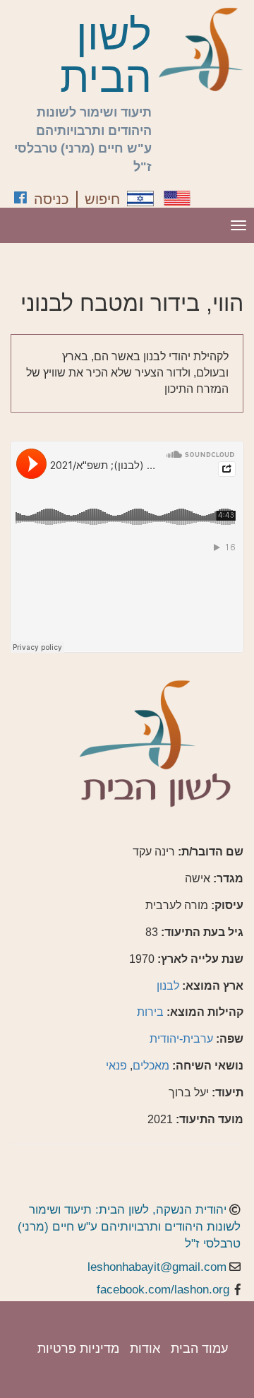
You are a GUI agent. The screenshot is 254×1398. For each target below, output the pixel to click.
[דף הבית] (201, 49)
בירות (150, 1012)
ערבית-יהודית (181, 1039)
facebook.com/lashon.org (163, 1289)
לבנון (168, 986)
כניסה (51, 199)
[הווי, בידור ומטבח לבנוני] (140, 198)
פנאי (116, 1066)
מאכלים (151, 1066)
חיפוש (102, 199)
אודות (145, 1348)
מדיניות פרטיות (78, 1348)
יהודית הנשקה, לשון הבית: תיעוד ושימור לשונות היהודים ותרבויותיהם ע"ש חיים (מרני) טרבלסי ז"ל (129, 1227)
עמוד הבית (199, 1348)
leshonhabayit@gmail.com (156, 1267)
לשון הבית (106, 56)
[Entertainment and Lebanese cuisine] (177, 198)
